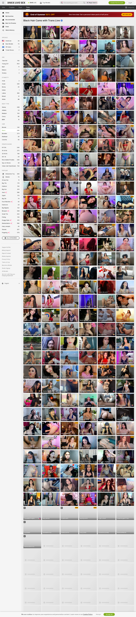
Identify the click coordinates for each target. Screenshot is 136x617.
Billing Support (6, 250)
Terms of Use (6, 262)
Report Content (6, 253)
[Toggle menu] (3, 2)
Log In (130, 2)
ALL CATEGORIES (12, 238)
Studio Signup (6, 268)
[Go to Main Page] (16, 2)
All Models (5, 271)
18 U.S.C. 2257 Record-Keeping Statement (8, 275)
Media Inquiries (6, 256)
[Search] (84, 2)
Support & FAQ (6, 247)
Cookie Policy (87, 614)
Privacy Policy (6, 259)
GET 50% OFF (127, 14)
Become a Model (7, 265)
